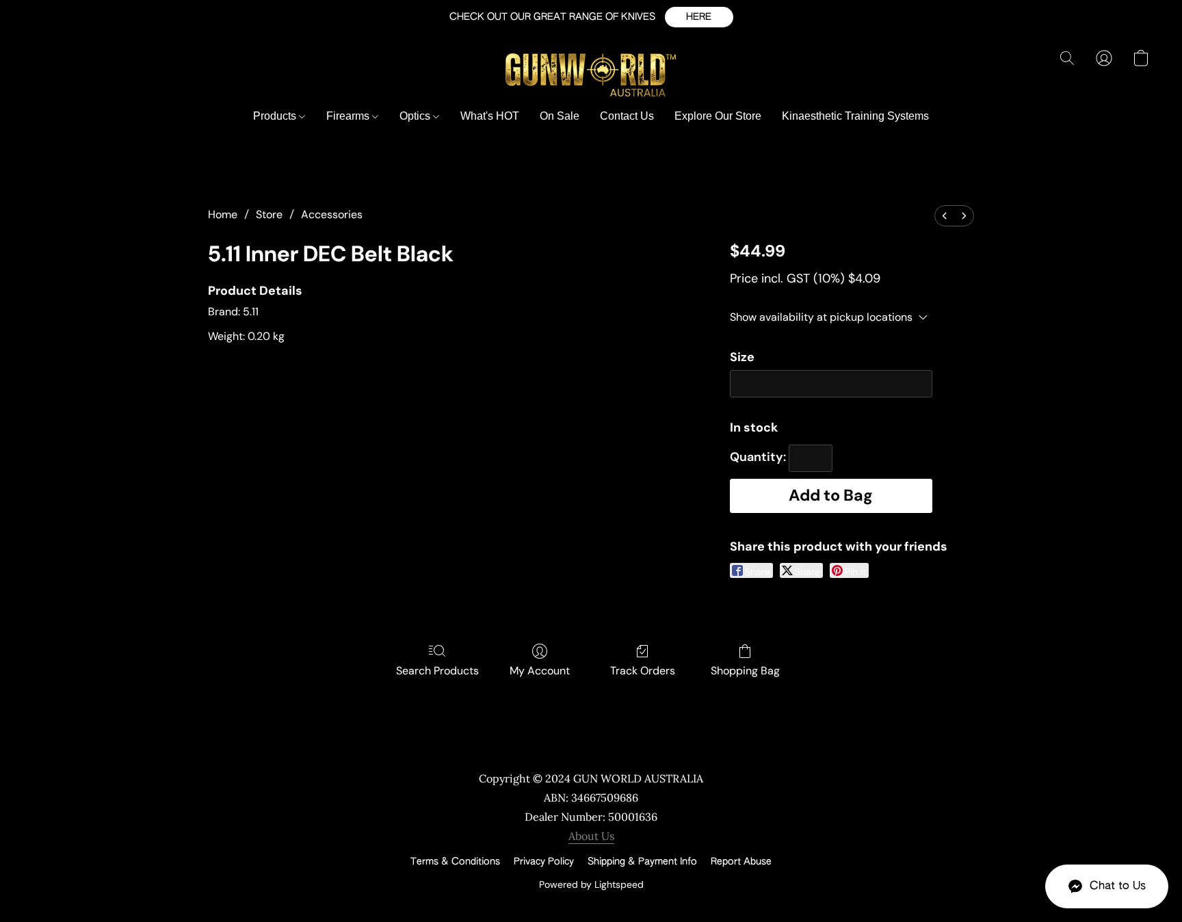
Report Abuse (741, 862)
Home (222, 214)
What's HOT (489, 116)
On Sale (559, 116)
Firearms (349, 116)
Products (276, 116)
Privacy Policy (544, 862)
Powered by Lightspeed (591, 884)
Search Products (437, 670)
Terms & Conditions (455, 862)
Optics (416, 116)
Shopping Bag (745, 670)
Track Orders (642, 670)
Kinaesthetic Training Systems (855, 116)
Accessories (332, 214)
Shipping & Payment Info (642, 862)
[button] (699, 17)
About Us (591, 836)
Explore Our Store (717, 116)
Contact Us (627, 116)
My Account (540, 670)
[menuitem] (944, 216)
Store (269, 214)
